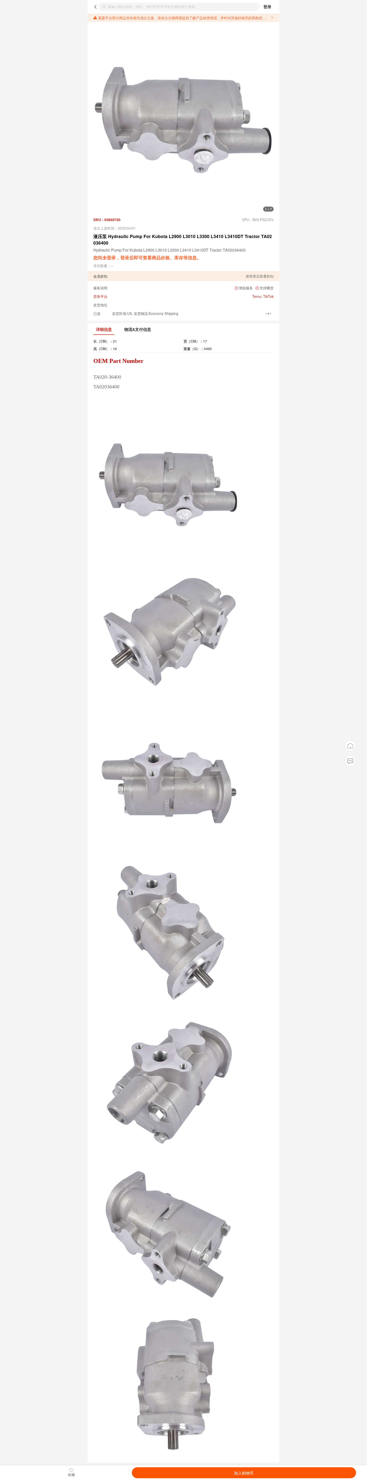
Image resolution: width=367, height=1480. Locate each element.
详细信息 (104, 329)
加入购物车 (244, 1472)
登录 (267, 7)
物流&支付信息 (137, 329)
